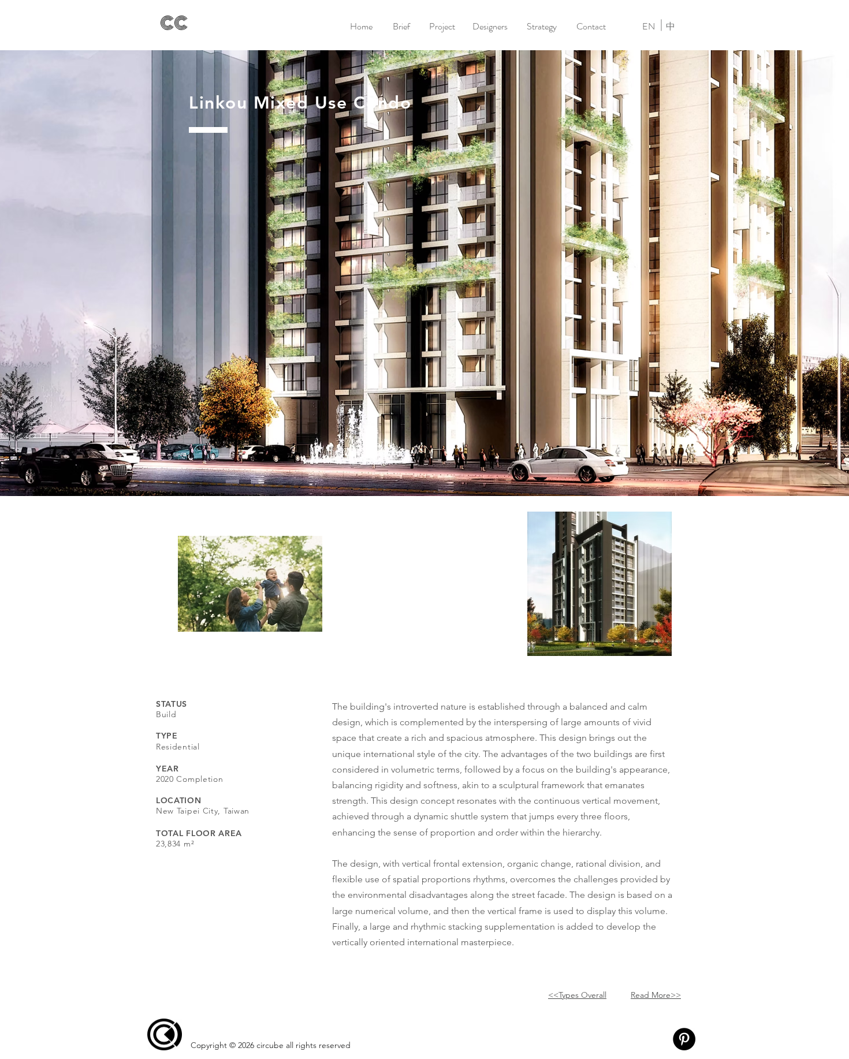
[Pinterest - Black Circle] (684, 1039)
